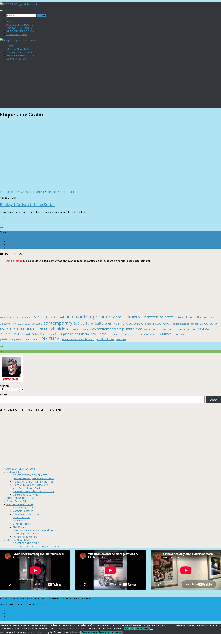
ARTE (38, 317)
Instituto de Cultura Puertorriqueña (37, 334)
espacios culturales (179, 323)
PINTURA (50, 339)
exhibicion (58, 329)
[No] (151, 629)
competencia (24, 324)
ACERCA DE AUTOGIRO (19, 24)
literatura (126, 334)
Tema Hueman (43, 604)
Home (9, 21)
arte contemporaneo (88, 316)
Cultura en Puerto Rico (113, 323)
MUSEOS (166, 334)
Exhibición (86, 330)
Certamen (5, 323)
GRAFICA (203, 329)
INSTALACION (8, 334)
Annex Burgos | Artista (26, 507)
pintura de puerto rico (77, 339)
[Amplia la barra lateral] (1, 227)
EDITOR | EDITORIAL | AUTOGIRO (39, 546)
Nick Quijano (20, 527)
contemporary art (61, 323)
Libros (101, 334)
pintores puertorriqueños (20, 339)
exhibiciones (74, 330)
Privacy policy (142, 629)
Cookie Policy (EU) (16, 34)
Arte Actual (54, 317)
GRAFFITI (51, 192)
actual (3, 318)
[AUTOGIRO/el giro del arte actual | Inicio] (20, 4)
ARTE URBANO (8, 192)
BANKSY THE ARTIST (32, 192)
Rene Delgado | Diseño (26, 533)
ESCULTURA (161, 323)
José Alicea (19, 520)
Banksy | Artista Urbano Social (27, 204)
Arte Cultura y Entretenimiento (143, 317)
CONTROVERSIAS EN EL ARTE (30, 475)
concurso (36, 323)
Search (4, 394)
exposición (153, 329)
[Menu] (1, 10)
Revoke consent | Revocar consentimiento (101, 632)
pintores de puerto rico (183, 334)
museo (135, 334)
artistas (209, 317)
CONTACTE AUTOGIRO (19, 27)
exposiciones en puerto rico (117, 329)
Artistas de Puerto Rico (19, 504)
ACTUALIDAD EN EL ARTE (19, 317)
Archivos (5, 385)
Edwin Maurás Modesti (26, 514)
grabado (191, 329)
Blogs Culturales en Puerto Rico (30, 484)
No (132, 629)
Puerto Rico (121, 339)
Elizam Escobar (21, 517)
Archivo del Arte (15, 471)
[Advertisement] (110, 85)
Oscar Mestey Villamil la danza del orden (35, 530)
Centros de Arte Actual (26, 494)
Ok (126, 629)
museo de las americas (151, 334)
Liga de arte (114, 334)
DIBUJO (138, 323)
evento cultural (204, 323)
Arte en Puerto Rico (188, 317)
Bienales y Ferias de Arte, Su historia (33, 491)
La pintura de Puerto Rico (77, 334)
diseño (148, 324)
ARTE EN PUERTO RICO (20, 31)
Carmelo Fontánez (23, 510)
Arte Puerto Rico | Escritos (28, 488)
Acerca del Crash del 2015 (21, 468)
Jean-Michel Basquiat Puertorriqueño (33, 478)
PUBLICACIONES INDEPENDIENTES (33, 481)
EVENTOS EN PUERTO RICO (23, 329)
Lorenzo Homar (22, 523)
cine (14, 323)
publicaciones (105, 339)
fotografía (169, 329)
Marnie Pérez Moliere (25, 536)
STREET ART (67, 192)
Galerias (181, 329)
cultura (87, 323)
